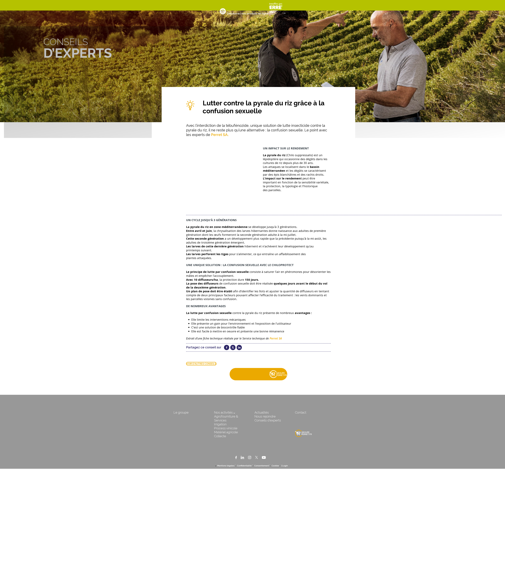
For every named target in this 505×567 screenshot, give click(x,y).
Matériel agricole (226, 432)
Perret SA (276, 338)
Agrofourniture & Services (226, 418)
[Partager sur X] (233, 347)
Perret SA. (220, 135)
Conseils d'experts (267, 420)
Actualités (261, 412)
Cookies (276, 466)
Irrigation (220, 424)
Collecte (220, 436)
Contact (300, 412)
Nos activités (223, 412)
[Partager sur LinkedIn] (239, 347)
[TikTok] (270, 457)
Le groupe (181, 412)
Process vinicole (225, 428)
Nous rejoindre (265, 416)
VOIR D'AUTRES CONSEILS (201, 363)
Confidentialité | (245, 466)
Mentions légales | (226, 466)
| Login (284, 466)
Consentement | (262, 466)
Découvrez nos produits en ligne (247, 13)
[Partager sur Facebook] (226, 347)
